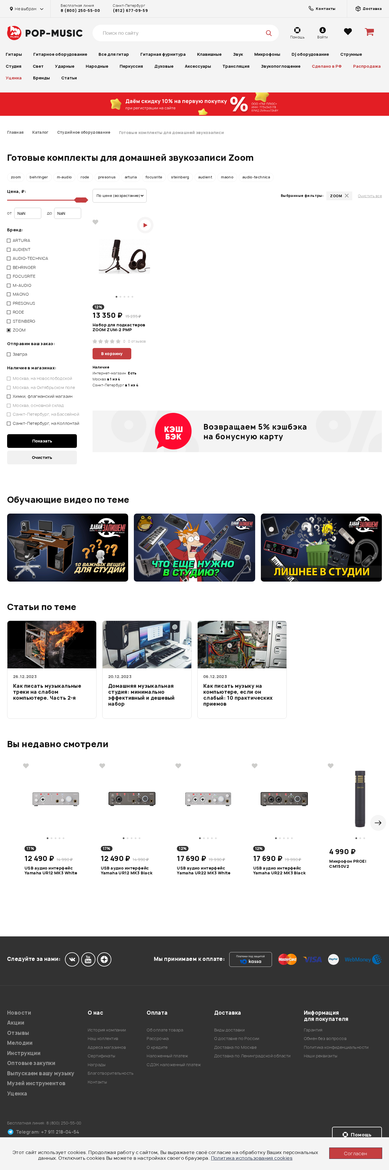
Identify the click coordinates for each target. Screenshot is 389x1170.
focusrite (154, 177)
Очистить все (370, 195)
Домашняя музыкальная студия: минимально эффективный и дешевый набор (141, 695)
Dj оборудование (310, 54)
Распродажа (367, 66)
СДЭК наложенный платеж (174, 1064)
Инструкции (23, 1053)
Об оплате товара (165, 1030)
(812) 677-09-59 (130, 10)
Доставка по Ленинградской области (252, 1055)
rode (85, 177)
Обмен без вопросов (325, 1038)
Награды (97, 1064)
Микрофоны (267, 54)
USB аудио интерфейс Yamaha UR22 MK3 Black (279, 871)
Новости (19, 1012)
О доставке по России (236, 1038)
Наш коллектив (103, 1038)
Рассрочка (158, 1038)
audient (205, 177)
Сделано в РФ (327, 66)
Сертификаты (101, 1055)
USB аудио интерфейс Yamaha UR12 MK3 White (50, 871)
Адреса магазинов (107, 1047)
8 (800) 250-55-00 (80, 10)
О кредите (157, 1047)
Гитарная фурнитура (163, 54)
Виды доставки (229, 1030)
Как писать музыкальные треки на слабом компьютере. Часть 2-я (47, 692)
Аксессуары (198, 66)
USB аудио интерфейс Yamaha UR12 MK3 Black (127, 871)
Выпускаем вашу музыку (41, 1073)
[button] (378, 823)
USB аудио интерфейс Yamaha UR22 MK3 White (204, 871)
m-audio (64, 177)
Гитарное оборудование (60, 54)
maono (227, 177)
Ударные (64, 66)
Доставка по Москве (235, 1047)
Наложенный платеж (167, 1055)
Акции (15, 1022)
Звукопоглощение (280, 66)
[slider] (83, 200)
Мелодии (19, 1043)
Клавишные (209, 54)
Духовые (163, 66)
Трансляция (235, 66)
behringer (39, 177)
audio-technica (256, 177)
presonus (107, 177)
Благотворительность (111, 1073)
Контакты (97, 1082)
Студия (13, 66)
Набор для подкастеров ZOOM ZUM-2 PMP (119, 327)
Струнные (351, 54)
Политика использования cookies (252, 1158)
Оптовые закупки (31, 1063)
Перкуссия (131, 66)
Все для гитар (114, 54)
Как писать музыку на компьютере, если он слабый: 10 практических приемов (238, 695)
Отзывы (18, 1033)
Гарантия (313, 1030)
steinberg (180, 177)
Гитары (14, 54)
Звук (238, 54)
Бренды (41, 78)
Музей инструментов (36, 1083)
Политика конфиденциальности (336, 1047)
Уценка (14, 78)
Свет (38, 66)
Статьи (69, 78)
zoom (16, 177)
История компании (107, 1030)
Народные (97, 66)
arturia (131, 177)
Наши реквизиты (320, 1055)
